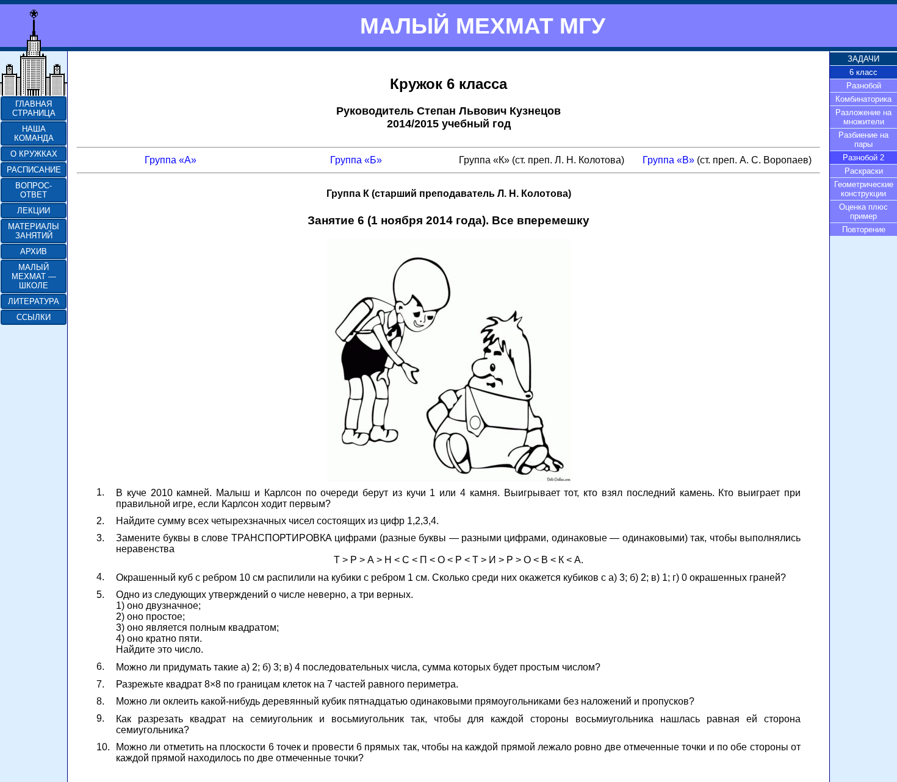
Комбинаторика (863, 99)
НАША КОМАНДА (34, 133)
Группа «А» (170, 160)
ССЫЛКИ (33, 317)
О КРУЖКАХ (33, 153)
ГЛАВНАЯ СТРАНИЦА (34, 108)
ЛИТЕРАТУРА (33, 301)
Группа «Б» (356, 160)
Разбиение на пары (863, 139)
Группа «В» (668, 160)
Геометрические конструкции (863, 189)
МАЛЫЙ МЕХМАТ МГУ (482, 25)
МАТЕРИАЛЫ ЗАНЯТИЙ (33, 231)
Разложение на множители (863, 117)
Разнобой (863, 85)
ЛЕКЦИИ (33, 210)
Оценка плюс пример (863, 211)
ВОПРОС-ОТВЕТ (33, 190)
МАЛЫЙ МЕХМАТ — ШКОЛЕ (34, 276)
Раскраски (864, 171)
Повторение (863, 229)
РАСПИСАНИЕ (34, 169)
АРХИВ (33, 251)
